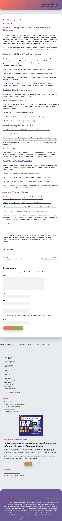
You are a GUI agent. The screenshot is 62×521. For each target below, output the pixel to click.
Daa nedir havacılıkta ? (9, 365)
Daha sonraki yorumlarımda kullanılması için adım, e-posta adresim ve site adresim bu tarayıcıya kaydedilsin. (29, 315)
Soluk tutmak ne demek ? (9, 380)
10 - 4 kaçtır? (6, 319)
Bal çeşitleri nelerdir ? (8, 411)
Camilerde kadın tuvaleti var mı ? (11, 373)
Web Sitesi (5, 308)
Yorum (4, 275)
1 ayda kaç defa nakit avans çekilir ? (12, 392)
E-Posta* (5, 300)
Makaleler (10, 249)
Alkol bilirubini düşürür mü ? (50, 259)
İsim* (4, 293)
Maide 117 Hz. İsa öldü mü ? (10, 361)
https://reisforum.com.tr (6, 344)
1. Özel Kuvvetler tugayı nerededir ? (12, 376)
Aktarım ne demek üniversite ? (12, 259)
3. (3, 231)
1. (3, 227)
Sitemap (47, 344)
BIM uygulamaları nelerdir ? (10, 388)
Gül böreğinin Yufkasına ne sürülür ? (12, 401)
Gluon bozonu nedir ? (8, 384)
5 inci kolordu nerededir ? (9, 406)
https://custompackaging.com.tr (22, 344)
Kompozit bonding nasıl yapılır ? (11, 369)
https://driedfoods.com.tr (38, 344)
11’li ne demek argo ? (8, 357)
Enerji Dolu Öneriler (49, 4)
